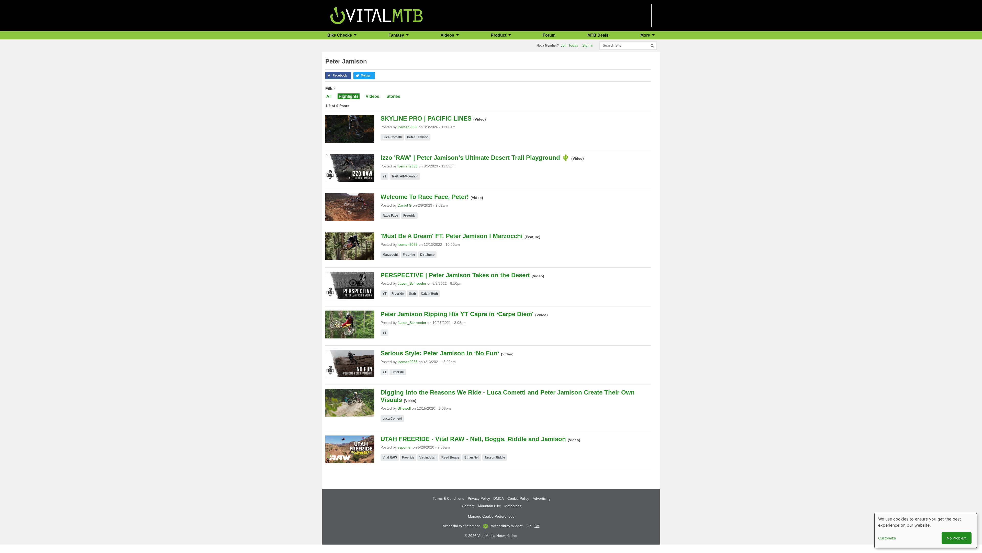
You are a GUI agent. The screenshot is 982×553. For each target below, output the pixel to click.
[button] (338, 75)
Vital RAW (390, 457)
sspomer (405, 447)
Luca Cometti (392, 137)
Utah (412, 293)
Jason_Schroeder (412, 283)
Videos (372, 96)
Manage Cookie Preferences (491, 516)
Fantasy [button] (396, 35)
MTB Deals (597, 35)
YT (384, 176)
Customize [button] (887, 538)
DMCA (498, 498)
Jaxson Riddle (494, 457)
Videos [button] (448, 35)
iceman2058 (408, 127)
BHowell (404, 408)
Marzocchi (390, 255)
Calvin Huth (429, 293)
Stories (393, 96)
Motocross (512, 506)
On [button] (529, 526)
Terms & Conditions (448, 498)
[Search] (652, 46)
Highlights (349, 96)
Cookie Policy (518, 498)
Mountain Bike (489, 506)
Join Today (569, 45)
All (328, 96)
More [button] (645, 35)
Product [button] (499, 35)
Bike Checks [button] (340, 35)
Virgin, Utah (427, 457)
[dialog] (926, 530)
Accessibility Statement (461, 526)
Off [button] (536, 526)
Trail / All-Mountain (405, 176)
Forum (549, 35)
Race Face (390, 215)
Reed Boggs (450, 457)
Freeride (409, 215)
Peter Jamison (417, 137)
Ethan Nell (471, 457)
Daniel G (405, 205)
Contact (468, 506)
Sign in (587, 45)
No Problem (956, 538)
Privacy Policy (479, 498)
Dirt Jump (427, 255)
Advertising (542, 498)
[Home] (376, 15)
